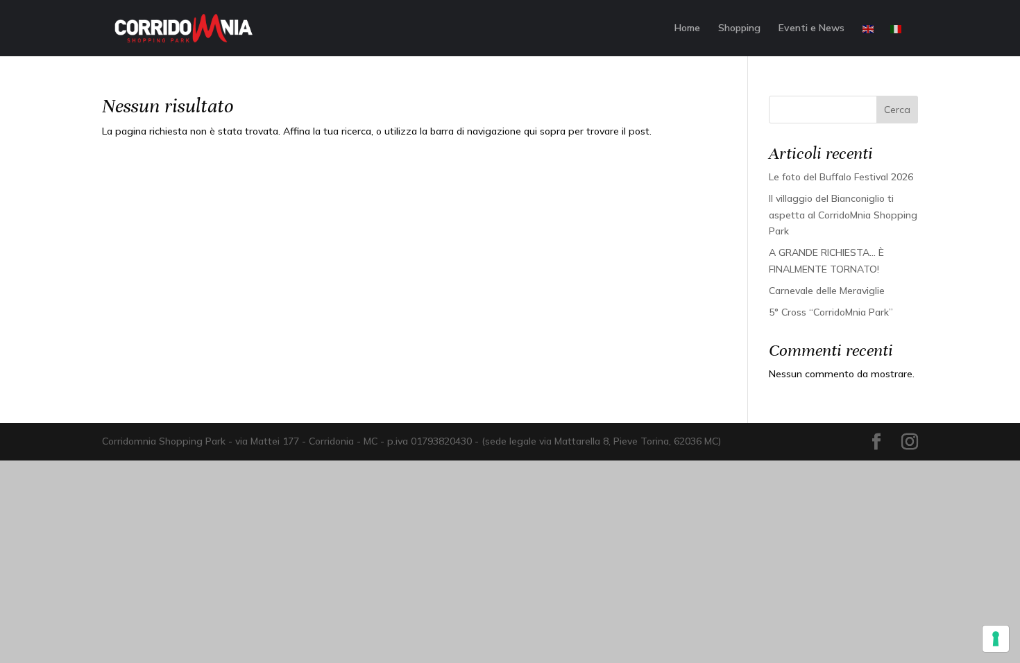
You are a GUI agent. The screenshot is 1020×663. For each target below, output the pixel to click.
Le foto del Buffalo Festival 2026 (841, 177)
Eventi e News (811, 28)
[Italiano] (896, 39)
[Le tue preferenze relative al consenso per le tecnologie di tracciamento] (996, 639)
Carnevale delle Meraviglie (827, 290)
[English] (868, 39)
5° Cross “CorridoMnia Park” (831, 312)
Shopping (739, 28)
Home (687, 28)
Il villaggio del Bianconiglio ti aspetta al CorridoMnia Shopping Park (843, 215)
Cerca (897, 109)
